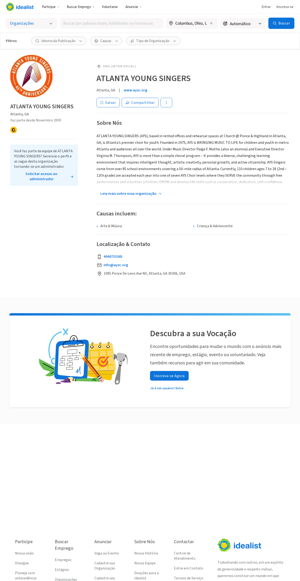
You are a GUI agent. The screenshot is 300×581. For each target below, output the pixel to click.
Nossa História (146, 553)
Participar (49, 6)
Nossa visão (24, 553)
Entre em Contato (188, 568)
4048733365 (113, 256)
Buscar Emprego (79, 6)
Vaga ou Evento (106, 553)
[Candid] (13, 130)
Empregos (63, 559)
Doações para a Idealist (146, 575)
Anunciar (131, 6)
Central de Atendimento (184, 556)
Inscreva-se (284, 6)
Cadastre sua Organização (104, 566)
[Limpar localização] (211, 23)
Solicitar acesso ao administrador (41, 176)
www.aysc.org (135, 90)
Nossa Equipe (145, 563)
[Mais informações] (192, 23)
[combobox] (111, 23)
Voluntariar (110, 6)
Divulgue (22, 563)
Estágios (62, 569)
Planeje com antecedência (25, 575)
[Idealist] (20, 7)
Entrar (266, 6)
